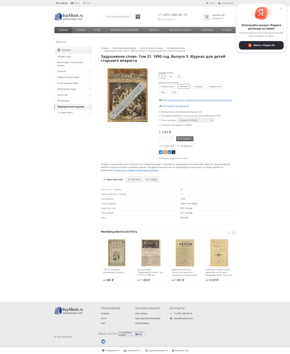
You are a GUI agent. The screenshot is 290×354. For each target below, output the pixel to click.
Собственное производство (175, 106)
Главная (63, 3)
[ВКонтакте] (161, 152)
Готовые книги (64, 112)
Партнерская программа (147, 318)
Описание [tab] (135, 179)
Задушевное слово (179, 158)
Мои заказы (141, 313)
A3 (178, 76)
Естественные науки (67, 83)
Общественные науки (68, 77)
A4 (170, 76)
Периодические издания (70, 106)
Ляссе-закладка (168, 120)
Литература (63, 100)
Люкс (163, 92)
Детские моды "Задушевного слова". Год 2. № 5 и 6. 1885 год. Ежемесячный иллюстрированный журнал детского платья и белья (150, 272)
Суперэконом (167, 86)
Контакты (207, 30)
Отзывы (226, 30)
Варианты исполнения (124, 30)
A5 (162, 76)
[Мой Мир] (169, 152)
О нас (97, 30)
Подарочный (215, 86)
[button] (229, 232)
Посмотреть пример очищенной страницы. (136, 170)
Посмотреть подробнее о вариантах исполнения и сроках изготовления (196, 100)
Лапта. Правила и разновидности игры (113, 271)
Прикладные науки (66, 88)
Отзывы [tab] (153, 179)
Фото (76, 3)
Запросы (154, 30)
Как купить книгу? (180, 30)
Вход (212, 3)
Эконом (183, 86)
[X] (173, 152)
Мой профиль (142, 323)
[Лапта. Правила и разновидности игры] (116, 252)
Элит (174, 92)
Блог (88, 3)
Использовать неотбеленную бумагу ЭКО (181, 111)
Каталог (81, 30)
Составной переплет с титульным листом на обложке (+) (190, 115)
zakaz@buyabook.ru (183, 318)
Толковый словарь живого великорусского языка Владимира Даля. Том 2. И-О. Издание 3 (219, 272)
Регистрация (228, 3)
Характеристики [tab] (114, 179)
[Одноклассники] (165, 152)
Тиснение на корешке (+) (176, 125)
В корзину (186, 138)
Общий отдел (64, 56)
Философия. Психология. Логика (70, 64)
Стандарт (198, 86)
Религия (61, 71)
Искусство (62, 94)
